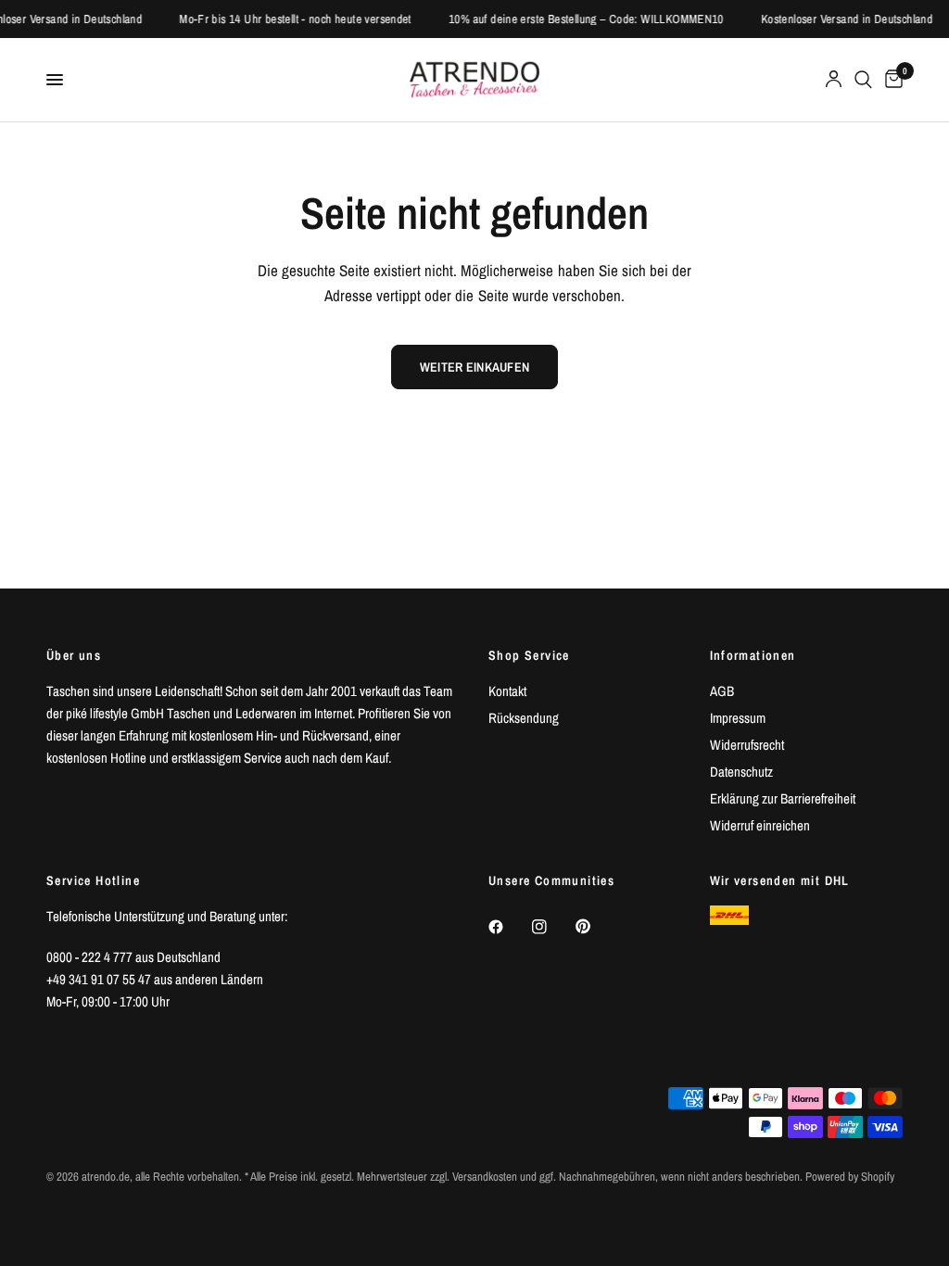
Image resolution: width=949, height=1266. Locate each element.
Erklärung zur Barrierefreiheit (782, 798)
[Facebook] (508, 926)
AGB (722, 691)
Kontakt (507, 691)
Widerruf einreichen (760, 825)
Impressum (738, 718)
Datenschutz (741, 771)
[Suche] (863, 79)
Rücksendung (523, 718)
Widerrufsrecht (747, 744)
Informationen (753, 655)
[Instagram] (552, 926)
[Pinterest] (596, 925)
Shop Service (529, 655)
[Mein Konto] (833, 79)
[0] (891, 79)
